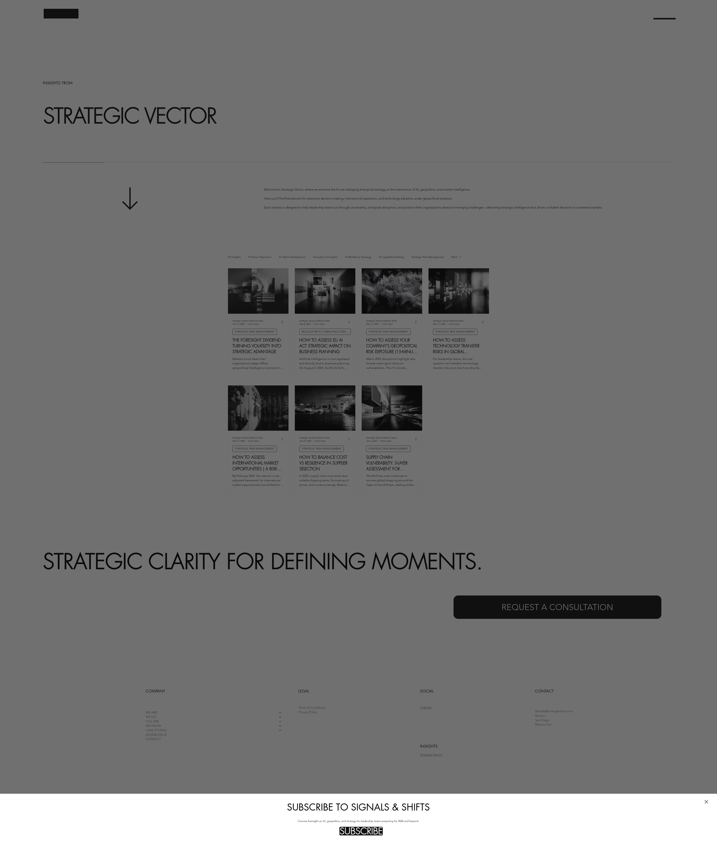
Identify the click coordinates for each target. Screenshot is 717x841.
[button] (361, 831)
